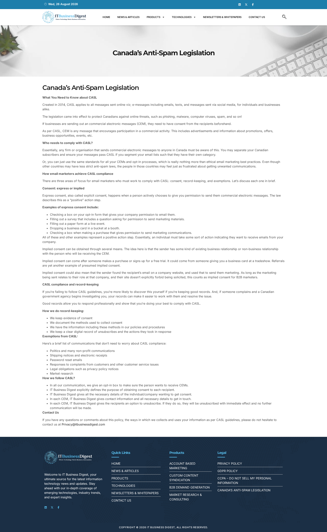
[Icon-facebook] (252, 4)
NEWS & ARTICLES (128, 17)
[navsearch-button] (284, 17)
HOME (106, 17)
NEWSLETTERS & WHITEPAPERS (222, 17)
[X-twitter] (246, 4)
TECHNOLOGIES (182, 17)
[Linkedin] (239, 4)
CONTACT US (257, 17)
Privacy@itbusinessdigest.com (83, 424)
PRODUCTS (153, 17)
